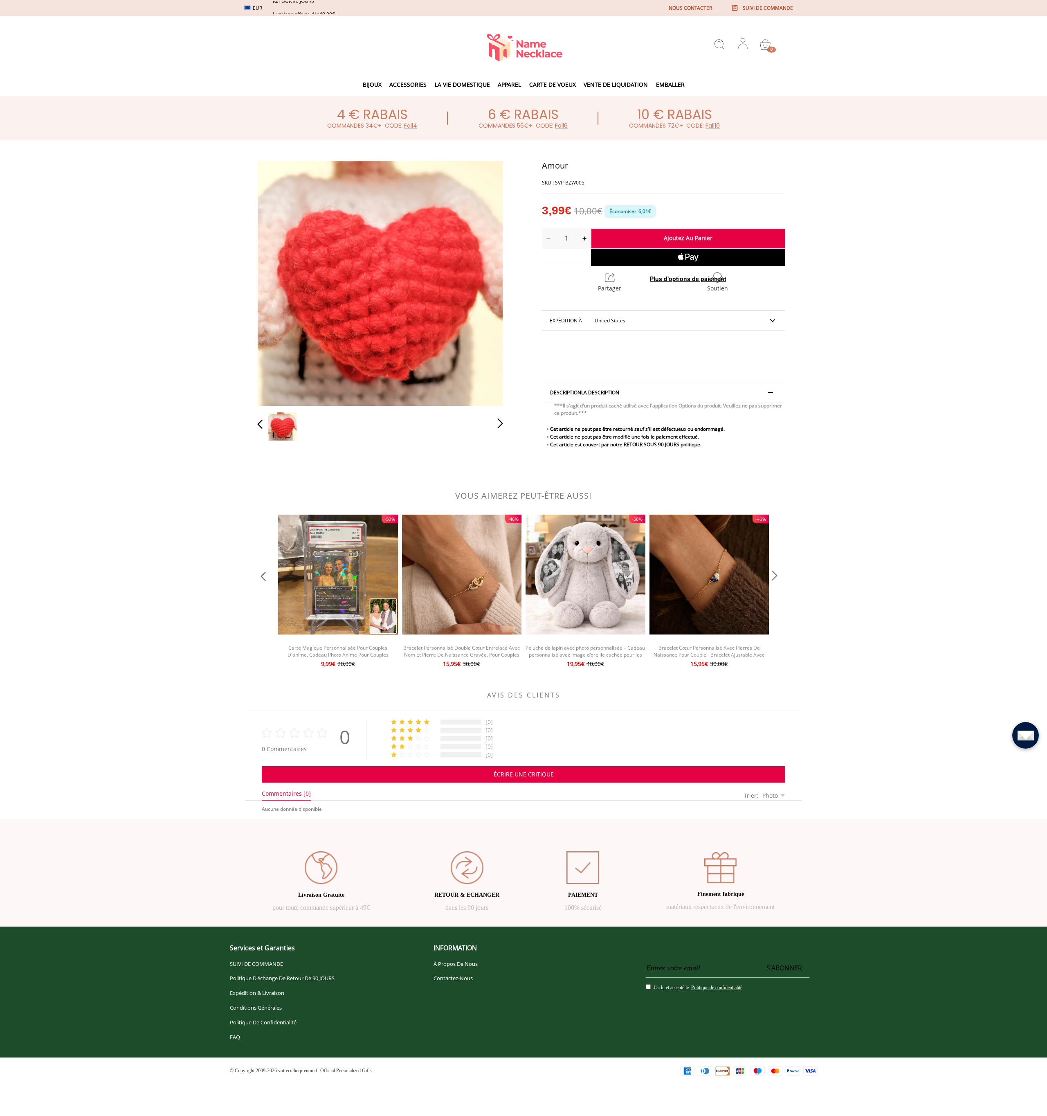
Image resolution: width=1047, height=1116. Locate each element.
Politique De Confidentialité (263, 1022)
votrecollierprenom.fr (298, 1070)
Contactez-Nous (453, 978)
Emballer (670, 84)
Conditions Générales (256, 1007)
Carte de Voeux (552, 84)
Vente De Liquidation (616, 84)
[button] (276, 281)
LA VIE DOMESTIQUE (462, 84)
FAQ (235, 1037)
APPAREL (509, 84)
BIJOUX (372, 84)
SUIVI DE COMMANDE (256, 964)
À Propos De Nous (456, 964)
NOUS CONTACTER (690, 7)
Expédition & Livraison (257, 993)
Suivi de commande (768, 7)
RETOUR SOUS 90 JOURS (651, 444)
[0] (765, 44)
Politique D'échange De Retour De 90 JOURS (282, 978)
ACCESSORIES (408, 84)
